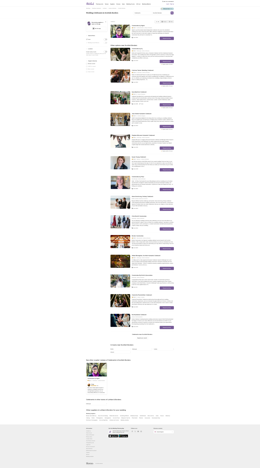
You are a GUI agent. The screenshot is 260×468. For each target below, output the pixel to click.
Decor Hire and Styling (103, 415)
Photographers (99, 418)
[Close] (105, 21)
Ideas (123, 4)
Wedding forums (130, 4)
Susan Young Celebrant (139, 157)
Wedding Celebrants (96, 8)
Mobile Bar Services (114, 415)
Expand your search (142, 338)
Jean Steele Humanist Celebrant (141, 113)
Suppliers (112, 4)
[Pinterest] (138, 431)
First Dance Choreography (91, 420)
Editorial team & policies (91, 450)
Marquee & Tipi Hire (125, 418)
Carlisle (155, 349)
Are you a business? (90, 446)
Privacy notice (89, 436)
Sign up (172, 4)
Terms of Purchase (90, 434)
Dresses (118, 4)
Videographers (108, 418)
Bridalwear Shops (134, 415)
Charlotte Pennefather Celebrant (142, 295)
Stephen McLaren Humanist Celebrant (143, 135)
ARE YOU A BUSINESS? (168, 1)
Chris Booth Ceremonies (139, 216)
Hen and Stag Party (103, 420)
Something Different (124, 415)
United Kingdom (160, 431)
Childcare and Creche (114, 420)
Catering (88, 418)
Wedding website (90, 456)
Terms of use (89, 432)
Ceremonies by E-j (137, 48)
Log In (167, 4)
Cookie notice (89, 438)
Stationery (168, 415)
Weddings (88, 8)
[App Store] (113, 437)
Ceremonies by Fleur (138, 177)
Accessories (147, 418)
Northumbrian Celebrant (139, 315)
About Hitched (89, 448)
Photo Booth (134, 418)
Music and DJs (151, 415)
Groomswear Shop (156, 418)
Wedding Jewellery (125, 420)
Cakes (157, 415)
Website (146, 4)
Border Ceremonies (137, 236)
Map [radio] (172, 21)
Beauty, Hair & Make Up (91, 415)
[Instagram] (141, 431)
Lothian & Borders (113, 8)
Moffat (111, 349)
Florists (93, 418)
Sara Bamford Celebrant (139, 92)
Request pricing (167, 38)
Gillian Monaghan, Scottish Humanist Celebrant (146, 255)
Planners (141, 418)
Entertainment (143, 415)
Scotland (105, 8)
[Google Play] (123, 437)
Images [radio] (164, 21)
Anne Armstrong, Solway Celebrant (142, 196)
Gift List (138, 4)
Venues (107, 4)
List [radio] (158, 21)
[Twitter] (135, 431)
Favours (162, 415)
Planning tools (99, 4)
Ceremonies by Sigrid (138, 25)
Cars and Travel (116, 418)
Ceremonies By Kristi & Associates (142, 275)
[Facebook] (132, 431)
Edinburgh (134, 349)
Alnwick (112, 352)
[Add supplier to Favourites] (128, 26)
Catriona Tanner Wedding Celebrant (143, 70)
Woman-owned (91, 63)
